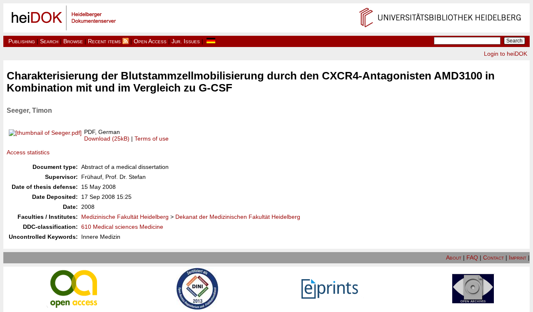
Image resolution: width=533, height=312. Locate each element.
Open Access (150, 41)
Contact (493, 257)
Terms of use (151, 138)
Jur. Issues (186, 41)
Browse (73, 41)
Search (49, 41)
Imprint (517, 257)
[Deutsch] (211, 41)
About (453, 257)
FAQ (472, 257)
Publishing (21, 41)
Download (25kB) (107, 138)
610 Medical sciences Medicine (122, 226)
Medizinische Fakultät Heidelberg (125, 216)
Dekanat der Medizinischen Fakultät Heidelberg (237, 216)
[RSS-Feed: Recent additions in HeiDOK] (125, 41)
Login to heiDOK (505, 53)
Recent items (104, 41)
